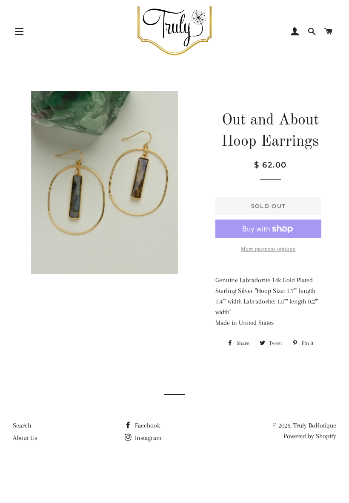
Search (22, 425)
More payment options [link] (268, 249)
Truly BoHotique (314, 425)
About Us (25, 438)
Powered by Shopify (309, 436)
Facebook (146, 425)
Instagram (147, 438)
